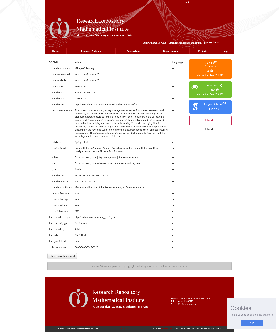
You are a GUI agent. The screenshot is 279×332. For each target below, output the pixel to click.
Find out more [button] (265, 314)
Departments (170, 51)
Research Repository (100, 21)
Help (225, 51)
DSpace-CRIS (160, 43)
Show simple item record (62, 256)
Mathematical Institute (103, 29)
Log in (187, 2)
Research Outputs (91, 51)
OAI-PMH (124, 328)
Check (214, 109)
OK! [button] (252, 323)
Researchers (133, 51)
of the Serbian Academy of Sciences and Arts (104, 35)
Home (55, 51)
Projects (202, 51)
